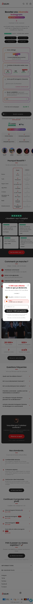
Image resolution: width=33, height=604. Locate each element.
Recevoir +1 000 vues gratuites (16, 311)
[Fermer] (28, 285)
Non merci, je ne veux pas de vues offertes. (16, 317)
